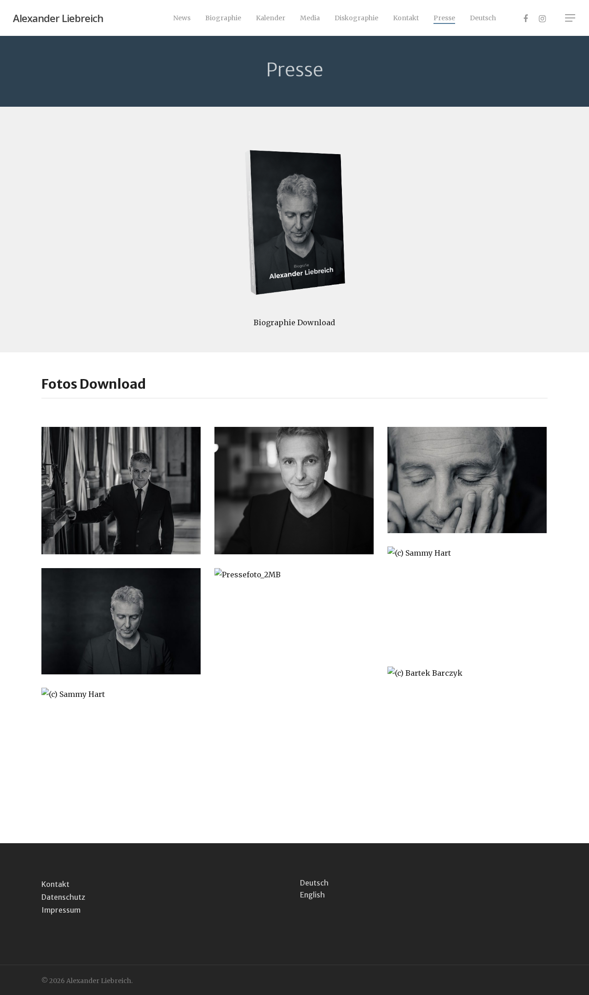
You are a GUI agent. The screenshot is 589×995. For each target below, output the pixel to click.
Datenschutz (63, 897)
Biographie (223, 18)
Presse (444, 18)
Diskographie (356, 18)
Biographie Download (294, 322)
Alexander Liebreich (58, 18)
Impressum (61, 909)
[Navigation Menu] (570, 18)
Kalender (270, 18)
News (182, 18)
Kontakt (406, 18)
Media (310, 18)
